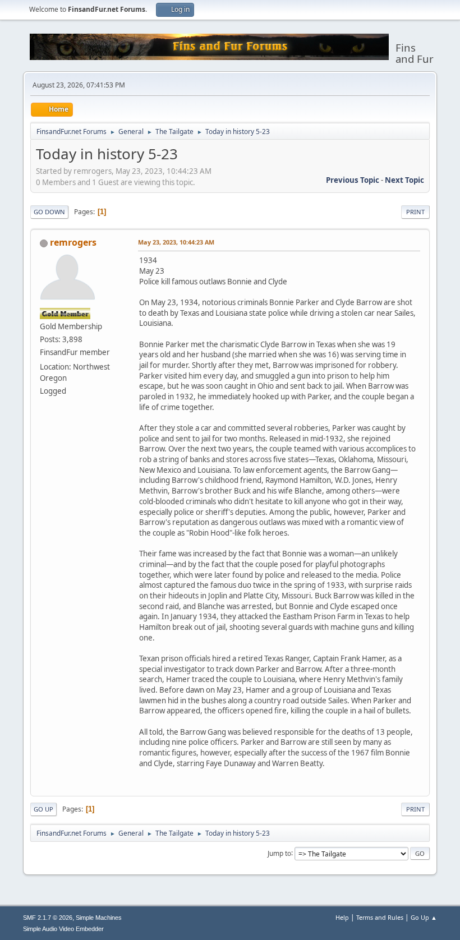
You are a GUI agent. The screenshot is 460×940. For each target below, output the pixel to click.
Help (342, 917)
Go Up (43, 809)
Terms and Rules (379, 917)
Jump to (279, 853)
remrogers (73, 242)
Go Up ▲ (424, 917)
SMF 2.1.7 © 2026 (47, 917)
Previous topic (352, 180)
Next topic (404, 180)
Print (415, 212)
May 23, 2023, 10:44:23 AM (176, 242)
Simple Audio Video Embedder (63, 928)
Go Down (49, 212)
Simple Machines (99, 917)
